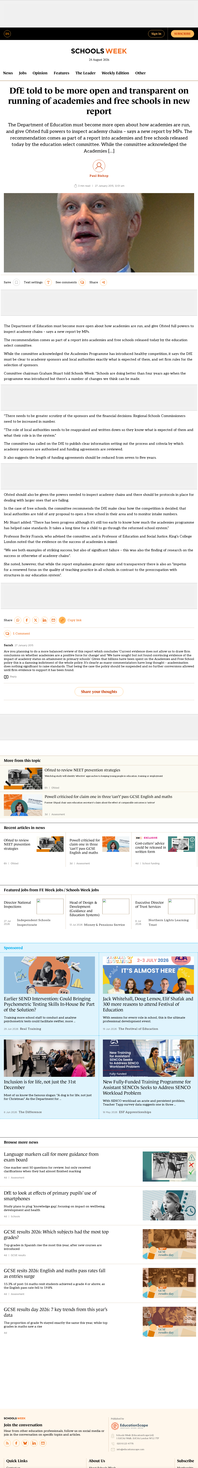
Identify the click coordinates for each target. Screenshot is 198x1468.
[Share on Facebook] (26, 620)
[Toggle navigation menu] (7, 33)
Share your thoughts (99, 691)
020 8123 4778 (125, 1443)
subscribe (182, 33)
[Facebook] (16, 1443)
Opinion (40, 73)
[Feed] (7, 1443)
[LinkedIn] (34, 1443)
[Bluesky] (25, 1443)
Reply (13, 676)
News (8, 73)
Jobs (22, 73)
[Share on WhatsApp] (17, 620)
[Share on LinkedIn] (44, 620)
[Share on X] (35, 620)
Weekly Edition (115, 73)
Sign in (156, 33)
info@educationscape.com (130, 1449)
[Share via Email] (53, 620)
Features (61, 73)
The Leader (85, 73)
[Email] (42, 1443)
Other (140, 73)
